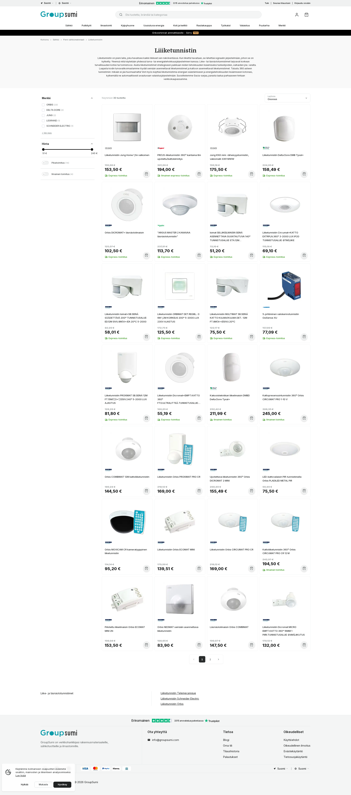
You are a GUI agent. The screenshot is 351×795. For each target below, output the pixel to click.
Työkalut (226, 25)
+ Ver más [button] (47, 133)
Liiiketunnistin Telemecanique (178, 693)
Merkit (282, 25)
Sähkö (69, 25)
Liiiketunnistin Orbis (172, 703)
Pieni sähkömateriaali (73, 39)
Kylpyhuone (127, 25)
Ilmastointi (106, 25)
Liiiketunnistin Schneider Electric (180, 698)
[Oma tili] (297, 14)
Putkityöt (86, 25)
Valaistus (245, 25)
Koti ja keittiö (180, 25)
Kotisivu (45, 39)
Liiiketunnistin (95, 39)
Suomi (47, 3)
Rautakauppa (204, 25)
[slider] (43, 149)
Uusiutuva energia (154, 25)
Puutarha (264, 25)
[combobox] (188, 14)
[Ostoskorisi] (306, 14)
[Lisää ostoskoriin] (146, 173)
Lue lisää (21, 775)
